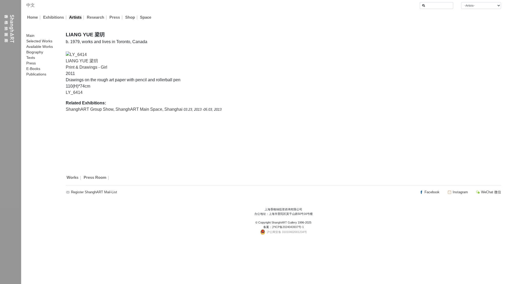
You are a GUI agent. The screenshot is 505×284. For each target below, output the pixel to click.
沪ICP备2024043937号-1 (288, 227)
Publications (36, 74)
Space (145, 17)
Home (32, 17)
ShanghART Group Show (89, 109)
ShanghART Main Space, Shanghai (149, 109)
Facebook (431, 192)
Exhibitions (53, 17)
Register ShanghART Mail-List (94, 192)
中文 (30, 5)
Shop (130, 17)
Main (30, 35)
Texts (30, 57)
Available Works (39, 46)
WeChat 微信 (490, 192)
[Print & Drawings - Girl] (76, 54)
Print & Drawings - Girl (86, 67)
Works (72, 178)
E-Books (33, 69)
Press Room (95, 178)
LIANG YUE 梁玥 (82, 61)
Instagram (460, 192)
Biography (34, 52)
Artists (75, 17)
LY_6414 (74, 92)
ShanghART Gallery (284, 222)
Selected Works (39, 41)
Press (114, 17)
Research (95, 17)
